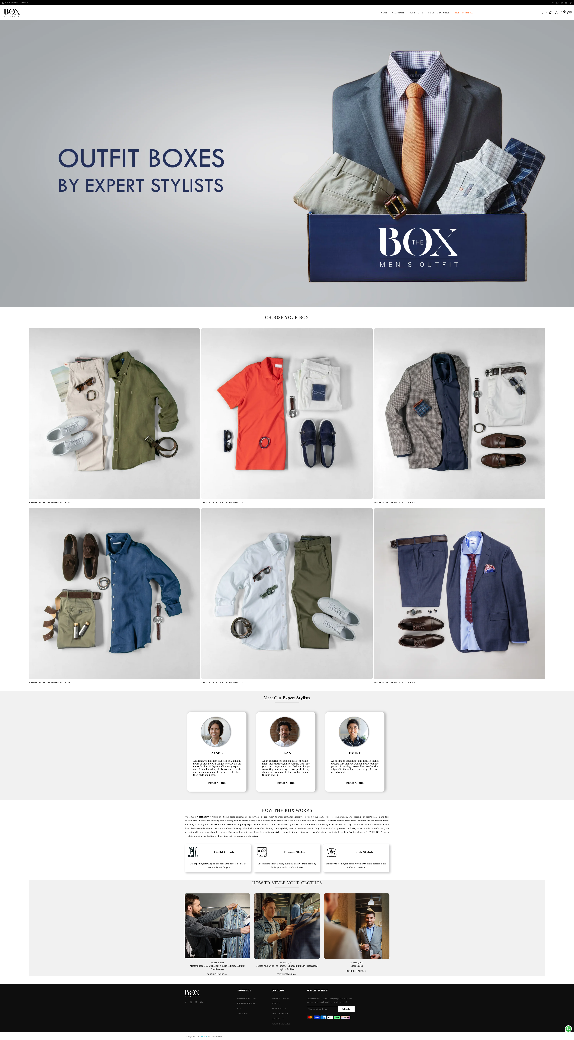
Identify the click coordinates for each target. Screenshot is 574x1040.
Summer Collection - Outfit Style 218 (395, 502)
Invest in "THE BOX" (281, 998)
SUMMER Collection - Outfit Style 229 (395, 682)
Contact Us (242, 1013)
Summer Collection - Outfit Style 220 (49, 502)
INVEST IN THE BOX (464, 12)
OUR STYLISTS (416, 12)
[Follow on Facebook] (553, 2)
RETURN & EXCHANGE (438, 12)
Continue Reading (216, 974)
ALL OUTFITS (398, 12)
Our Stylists (278, 1018)
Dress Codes (357, 966)
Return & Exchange (281, 1024)
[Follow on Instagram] (557, 2)
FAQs (239, 1008)
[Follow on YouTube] (566, 2)
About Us (276, 1003)
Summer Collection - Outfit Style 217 (49, 682)
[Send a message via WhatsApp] (568, 1029)
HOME (384, 12)
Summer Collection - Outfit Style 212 (222, 682)
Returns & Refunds (246, 1003)
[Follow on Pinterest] (562, 2)
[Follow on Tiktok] (571, 2)
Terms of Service (280, 1013)
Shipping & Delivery (246, 998)
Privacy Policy (279, 1008)
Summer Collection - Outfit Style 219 (222, 502)
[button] (544, 13)
